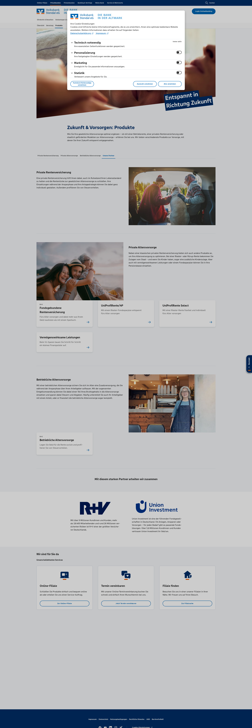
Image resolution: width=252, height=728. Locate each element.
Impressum (100, 33)
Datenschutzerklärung (80, 33)
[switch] (179, 52)
